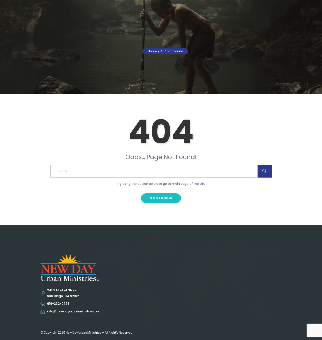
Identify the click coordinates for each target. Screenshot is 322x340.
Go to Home (162, 198)
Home (152, 51)
